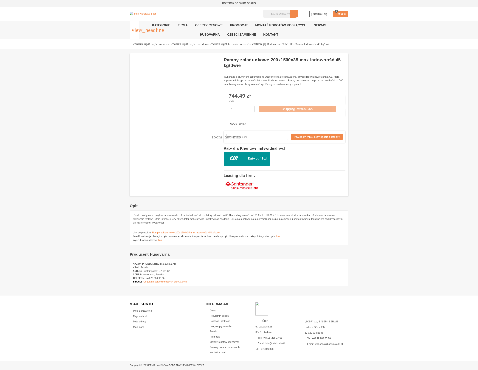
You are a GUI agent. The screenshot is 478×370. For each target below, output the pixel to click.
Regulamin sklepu (219, 315)
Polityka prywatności (221, 326)
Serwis (213, 331)
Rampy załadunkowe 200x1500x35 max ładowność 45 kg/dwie (186, 232)
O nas (213, 310)
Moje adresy (139, 321)
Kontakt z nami (218, 352)
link (278, 236)
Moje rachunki (140, 316)
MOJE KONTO (141, 304)
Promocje (215, 336)
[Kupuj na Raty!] (247, 158)
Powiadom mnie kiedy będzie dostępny (317, 136)
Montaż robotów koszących (224, 342)
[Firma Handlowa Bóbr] (143, 13)
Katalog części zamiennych (225, 347)
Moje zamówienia (142, 310)
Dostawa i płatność (220, 321)
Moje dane (138, 327)
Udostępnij (237, 123)
